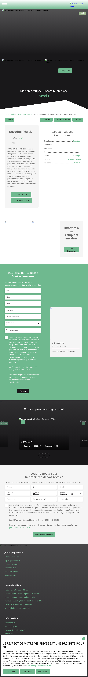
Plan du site (9, 634)
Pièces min (64, 499)
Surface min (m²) (39, 499)
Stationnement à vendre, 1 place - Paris (20, 597)
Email (8, 304)
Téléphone (10, 310)
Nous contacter (10, 575)
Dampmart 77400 (25, 114)
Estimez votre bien (12, 557)
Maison (13, 114)
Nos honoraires (10, 623)
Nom (8, 297)
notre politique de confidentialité (38, 666)
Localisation (62, 492)
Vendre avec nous (11, 564)
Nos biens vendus (11, 571)
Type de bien (36, 492)
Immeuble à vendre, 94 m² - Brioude (18, 604)
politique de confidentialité (19, 527)
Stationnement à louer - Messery (17, 590)
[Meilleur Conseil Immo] (77, 4)
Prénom (9, 290)
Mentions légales (11, 626)
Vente (7, 114)
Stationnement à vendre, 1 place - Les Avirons (22, 593)
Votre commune (13, 317)
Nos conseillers (10, 568)
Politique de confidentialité (15, 630)
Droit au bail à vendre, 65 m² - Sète (18, 608)
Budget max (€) (13, 499)
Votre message (12, 330)
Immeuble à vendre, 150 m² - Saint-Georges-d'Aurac (24, 601)
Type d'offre (10, 492)
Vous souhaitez (10, 322)
